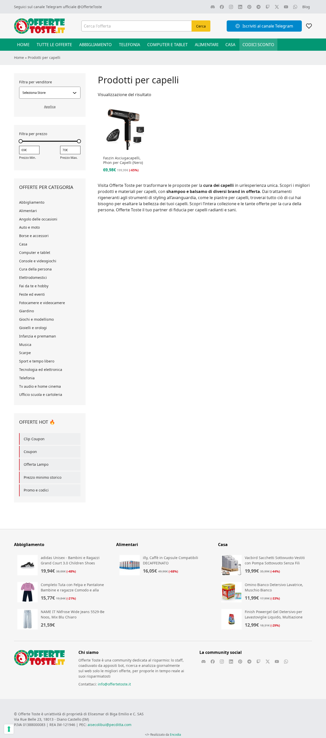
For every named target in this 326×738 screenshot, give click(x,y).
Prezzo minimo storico (42, 477)
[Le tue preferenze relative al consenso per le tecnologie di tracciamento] (9, 729)
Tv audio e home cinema (40, 386)
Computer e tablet (34, 252)
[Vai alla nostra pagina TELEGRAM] (258, 7)
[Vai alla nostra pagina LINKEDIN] (240, 7)
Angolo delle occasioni (38, 219)
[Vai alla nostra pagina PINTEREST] (249, 7)
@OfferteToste (89, 6)
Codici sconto (258, 44)
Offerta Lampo (36, 464)
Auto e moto (29, 227)
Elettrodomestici (33, 277)
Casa (230, 44)
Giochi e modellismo (36, 319)
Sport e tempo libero (36, 361)
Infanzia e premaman (37, 336)
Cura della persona (35, 269)
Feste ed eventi (32, 294)
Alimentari (206, 44)
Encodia (175, 734)
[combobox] (47, 92)
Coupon (30, 451)
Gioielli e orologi (33, 327)
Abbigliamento (95, 44)
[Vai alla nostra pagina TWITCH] (268, 7)
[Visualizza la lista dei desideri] (309, 26)
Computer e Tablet (167, 44)
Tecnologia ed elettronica (40, 369)
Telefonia (129, 44)
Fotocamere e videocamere (42, 302)
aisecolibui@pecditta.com (109, 724)
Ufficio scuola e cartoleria (40, 394)
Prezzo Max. (68, 158)
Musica (25, 344)
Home (23, 44)
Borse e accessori (34, 235)
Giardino (26, 310)
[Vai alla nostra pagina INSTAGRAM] (231, 7)
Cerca (201, 26)
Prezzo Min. (27, 158)
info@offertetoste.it (114, 684)
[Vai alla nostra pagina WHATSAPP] (295, 7)
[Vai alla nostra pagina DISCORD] (213, 7)
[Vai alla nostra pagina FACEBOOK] (222, 7)
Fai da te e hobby (33, 285)
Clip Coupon (34, 438)
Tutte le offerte (54, 44)
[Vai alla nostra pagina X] (277, 7)
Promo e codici (36, 490)
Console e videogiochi (37, 260)
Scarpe (25, 352)
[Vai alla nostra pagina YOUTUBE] (286, 7)
